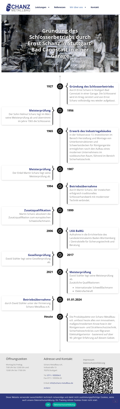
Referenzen (59, 7)
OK (48, 404)
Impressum (88, 359)
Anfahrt (47, 388)
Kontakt (95, 7)
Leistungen (40, 7)
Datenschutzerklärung (94, 363)
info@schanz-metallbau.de (61, 383)
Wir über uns (76, 7)
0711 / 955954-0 (54, 375)
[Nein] (115, 401)
